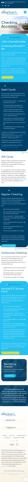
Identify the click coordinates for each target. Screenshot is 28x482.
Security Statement (5, 466)
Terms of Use (21, 471)
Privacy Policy (7, 471)
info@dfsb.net (11, 427)
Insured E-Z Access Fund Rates (10, 352)
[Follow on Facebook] (2, 5)
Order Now (10, 375)
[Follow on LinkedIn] (8, 5)
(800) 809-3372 (10, 420)
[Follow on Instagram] (5, 5)
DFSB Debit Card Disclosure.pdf (9, 147)
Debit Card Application (20, 134)
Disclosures (14, 471)
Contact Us (8, 437)
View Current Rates (7, 77)
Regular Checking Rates (9, 245)
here (21, 137)
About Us (11, 435)
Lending (4, 435)
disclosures (23, 179)
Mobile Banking (21, 435)
